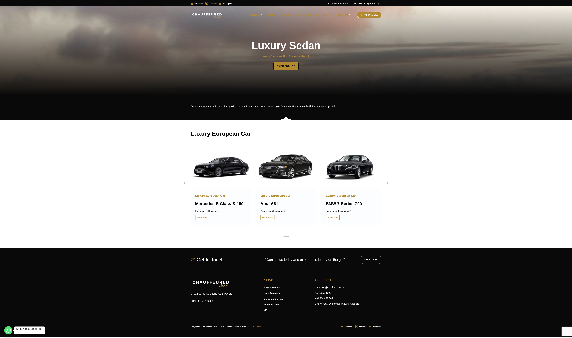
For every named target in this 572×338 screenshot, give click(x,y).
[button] (185, 182)
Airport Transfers (280, 15)
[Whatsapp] (8, 330)
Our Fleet (322, 15)
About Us (342, 15)
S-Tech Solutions (254, 327)
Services (255, 15)
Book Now (220, 217)
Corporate (304, 15)
